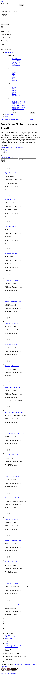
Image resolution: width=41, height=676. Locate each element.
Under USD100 (17, 104)
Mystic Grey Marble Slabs (12, 455)
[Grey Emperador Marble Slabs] (22, 407)
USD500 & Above (18, 109)
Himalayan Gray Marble (12, 253)
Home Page (4, 119)
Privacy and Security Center (13, 645)
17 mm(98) (4, 154)
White (14, 72)
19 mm (14, 89)
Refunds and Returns (11, 637)
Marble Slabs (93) (6, 147)
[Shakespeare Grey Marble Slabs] (22, 429)
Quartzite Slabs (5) (17, 147)
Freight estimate (9, 49)
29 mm (14, 92)
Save (2, 26)
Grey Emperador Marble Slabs (14, 412)
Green (14, 79)
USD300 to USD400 (18, 107)
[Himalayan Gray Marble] (22, 249)
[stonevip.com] (3, 1)
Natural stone (9, 52)
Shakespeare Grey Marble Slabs (14, 433)
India (29, 664)
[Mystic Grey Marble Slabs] (22, 450)
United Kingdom (6, 666)
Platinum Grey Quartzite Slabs (14, 280)
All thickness (16, 95)
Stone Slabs (12, 119)
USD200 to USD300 (18, 105)
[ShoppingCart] (2, 8)
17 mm (14, 87)
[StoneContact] (9, 670)
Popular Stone (9, 114)
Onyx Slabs (15, 64)
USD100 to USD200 (18, 102)
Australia (34, 664)
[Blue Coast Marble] (22, 222)
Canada (25, 664)
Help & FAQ (8, 638)
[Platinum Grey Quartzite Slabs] (22, 275)
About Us (7, 116)
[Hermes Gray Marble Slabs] (22, 297)
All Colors (15, 80)
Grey (13, 75)
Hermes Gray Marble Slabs (13, 301)
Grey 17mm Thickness (26, 119)
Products (7, 635)
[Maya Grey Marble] (22, 195)
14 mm (14, 90)
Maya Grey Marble (10, 199)
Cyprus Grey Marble (11, 173)
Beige (14, 77)
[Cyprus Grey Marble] (22, 168)
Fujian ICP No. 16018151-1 (9, 673)
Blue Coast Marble (10, 226)
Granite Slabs (16, 62)
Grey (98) (4, 151)
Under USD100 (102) (7, 157)
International (19, 664)
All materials (16, 65)
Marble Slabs (16, 60)
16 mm (14, 94)
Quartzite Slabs (16, 59)
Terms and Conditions (11, 647)
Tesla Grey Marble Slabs (12, 323)
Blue (13, 74)
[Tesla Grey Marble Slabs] (22, 318)
